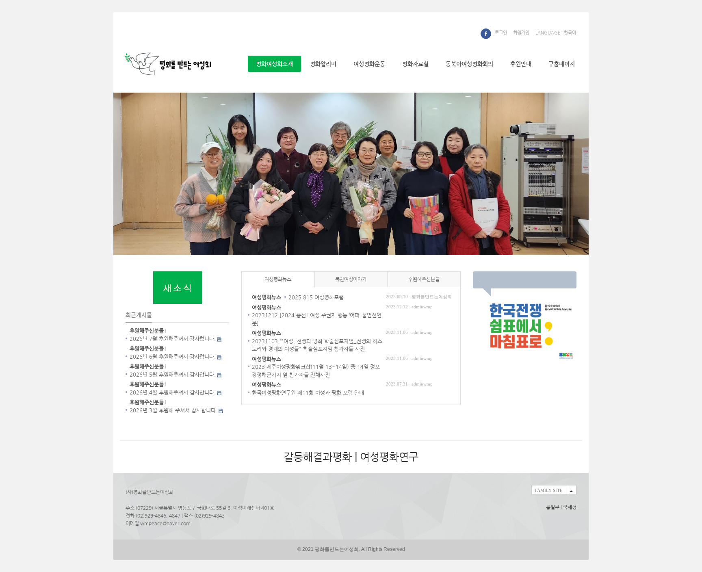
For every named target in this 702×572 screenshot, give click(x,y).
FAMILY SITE (549, 490)
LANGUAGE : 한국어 (555, 32)
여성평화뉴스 (277, 279)
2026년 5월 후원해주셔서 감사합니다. (173, 374)
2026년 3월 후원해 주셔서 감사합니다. (173, 410)
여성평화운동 (369, 64)
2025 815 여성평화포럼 (316, 297)
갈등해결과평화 (318, 457)
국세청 (569, 507)
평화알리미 (323, 64)
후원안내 (520, 64)
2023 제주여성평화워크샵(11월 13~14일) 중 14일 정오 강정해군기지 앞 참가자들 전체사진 (316, 371)
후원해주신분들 (424, 279)
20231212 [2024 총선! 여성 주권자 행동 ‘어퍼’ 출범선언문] (316, 319)
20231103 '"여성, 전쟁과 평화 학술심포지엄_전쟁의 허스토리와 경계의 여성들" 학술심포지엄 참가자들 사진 (317, 345)
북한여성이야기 (350, 279)
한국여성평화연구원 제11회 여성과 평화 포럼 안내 (308, 393)
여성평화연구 (389, 457)
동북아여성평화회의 (469, 64)
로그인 (501, 32)
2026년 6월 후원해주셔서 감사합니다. (173, 356)
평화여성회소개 (274, 64)
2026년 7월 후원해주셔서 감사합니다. (173, 339)
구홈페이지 (561, 64)
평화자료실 (415, 64)
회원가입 (521, 32)
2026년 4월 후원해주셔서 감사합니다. (173, 392)
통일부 (552, 507)
